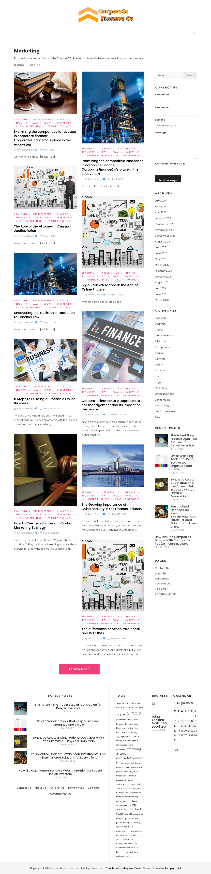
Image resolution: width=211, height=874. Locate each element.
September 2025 (165, 235)
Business (160, 323)
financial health (123, 767)
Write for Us (162, 578)
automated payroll (124, 720)
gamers (134, 767)
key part (130, 780)
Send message (168, 180)
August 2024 (162, 282)
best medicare (131, 724)
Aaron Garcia (27, 149)
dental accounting (129, 732)
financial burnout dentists (130, 763)
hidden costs (121, 776)
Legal (48, 122)
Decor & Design (164, 335)
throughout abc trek (125, 843)
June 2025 (161, 253)
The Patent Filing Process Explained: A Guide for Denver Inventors (184, 440)
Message (160, 132)
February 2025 (163, 270)
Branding (20, 119)
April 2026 (160, 212)
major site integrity (131, 788)
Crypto (159, 329)
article (134, 713)
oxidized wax (121, 809)
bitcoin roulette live (124, 728)
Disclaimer (161, 589)
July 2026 (160, 200)
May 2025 (160, 259)
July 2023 (160, 288)
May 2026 (160, 206)
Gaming (160, 358)
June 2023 (161, 294)
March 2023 (162, 300)
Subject (160, 119)
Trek (157, 417)
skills (127, 835)
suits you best (127, 839)
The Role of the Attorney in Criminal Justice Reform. (42, 228)
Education (161, 341)
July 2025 (160, 247)
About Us (160, 573)
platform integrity (124, 822)
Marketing (161, 388)
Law (35, 122)
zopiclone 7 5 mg (130, 852)
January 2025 (163, 276)
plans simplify (131, 818)
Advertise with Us (165, 594)
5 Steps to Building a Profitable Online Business (44, 401)
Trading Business (59, 126)
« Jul (175, 749)
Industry (21, 122)
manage (120, 792)
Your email (161, 107)
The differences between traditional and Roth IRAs (111, 631)
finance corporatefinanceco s (129, 758)
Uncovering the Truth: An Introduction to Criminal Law (44, 314)
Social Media (162, 399)
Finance (62, 119)
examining (134, 749)
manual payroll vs (133, 792)
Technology (162, 405)
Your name (162, 94)
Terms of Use (163, 583)
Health (159, 364)
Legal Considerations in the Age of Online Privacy (110, 287)
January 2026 (163, 218)
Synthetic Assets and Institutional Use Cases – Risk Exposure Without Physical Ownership (183, 488)
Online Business (31, 126)
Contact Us (162, 568)
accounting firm (123, 703)
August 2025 (162, 241)
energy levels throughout (127, 741)
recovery (136, 822)
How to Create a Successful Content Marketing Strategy (44, 525)
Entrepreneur (42, 119)
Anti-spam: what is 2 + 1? (170, 163)
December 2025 (164, 224)
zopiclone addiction (124, 856)
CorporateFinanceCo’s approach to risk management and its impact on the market (111, 405)
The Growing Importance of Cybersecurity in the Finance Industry (112, 506)
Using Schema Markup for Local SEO (159, 722)
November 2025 (164, 230)
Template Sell (173, 868)
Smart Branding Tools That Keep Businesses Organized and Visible (182, 462)
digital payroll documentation (129, 736)
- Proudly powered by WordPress (123, 868)
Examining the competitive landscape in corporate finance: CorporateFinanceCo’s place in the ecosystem (45, 138)
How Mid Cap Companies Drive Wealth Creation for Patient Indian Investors (173, 540)
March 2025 (162, 265)
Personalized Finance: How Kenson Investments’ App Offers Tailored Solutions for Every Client (184, 517)
